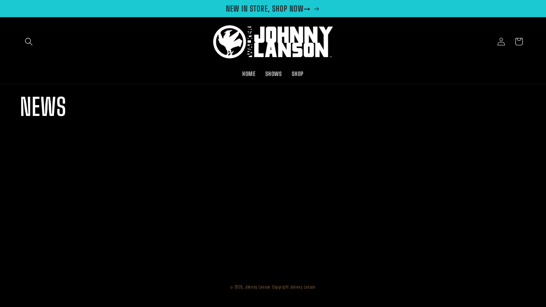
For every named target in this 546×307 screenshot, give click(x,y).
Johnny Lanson (258, 286)
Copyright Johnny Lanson (294, 286)
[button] (29, 41)
